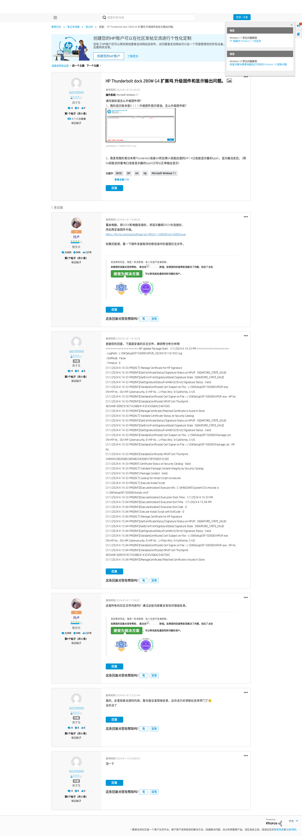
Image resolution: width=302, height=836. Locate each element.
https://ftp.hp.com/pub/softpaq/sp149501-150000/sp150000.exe (146, 234)
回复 (114, 188)
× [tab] (291, 25)
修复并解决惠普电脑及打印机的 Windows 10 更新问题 (258, 64)
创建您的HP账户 (108, 56)
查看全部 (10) (121, 179)
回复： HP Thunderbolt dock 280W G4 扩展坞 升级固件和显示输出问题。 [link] (137, 26)
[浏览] (54, 17)
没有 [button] (154, 319)
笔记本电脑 (73, 26)
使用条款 (279, 829)
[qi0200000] (76, 83)
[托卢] (76, 223)
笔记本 (89, 26)
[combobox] (147, 17)
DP (128, 173)
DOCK (119, 173)
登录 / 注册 (242, 17)
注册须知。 (292, 829)
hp (145, 173)
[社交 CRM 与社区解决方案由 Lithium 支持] (274, 822)
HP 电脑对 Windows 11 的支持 (245, 41)
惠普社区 (56, 26)
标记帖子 (76, 123)
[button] (246, 77)
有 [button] (143, 319)
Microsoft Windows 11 (164, 173)
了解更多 (132, 56)
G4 (136, 173)
